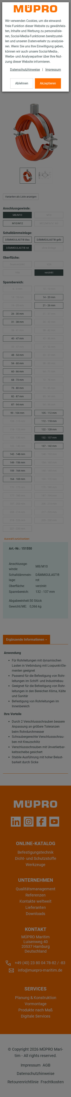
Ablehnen (21, 83)
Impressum (53, 69)
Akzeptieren (48, 83)
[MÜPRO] (35, 8)
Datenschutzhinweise (25, 69)
